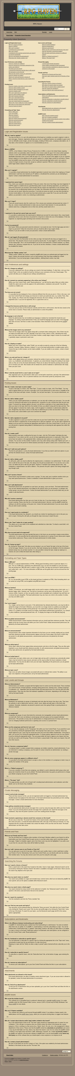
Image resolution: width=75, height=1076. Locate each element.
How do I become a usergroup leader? (52, 51)
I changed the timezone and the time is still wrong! (22, 70)
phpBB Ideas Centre (27, 1014)
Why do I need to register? (16, 44)
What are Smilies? (13, 115)
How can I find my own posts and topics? (53, 90)
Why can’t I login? (13, 51)
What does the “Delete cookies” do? (18, 58)
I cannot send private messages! (50, 63)
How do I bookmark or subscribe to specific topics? (55, 99)
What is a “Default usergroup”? (50, 56)
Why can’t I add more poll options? (18, 92)
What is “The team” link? (48, 58)
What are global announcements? (18, 118)
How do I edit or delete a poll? (17, 94)
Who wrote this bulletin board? (50, 115)
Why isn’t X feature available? (50, 117)
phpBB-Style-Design (24, 1060)
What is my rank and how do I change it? (19, 77)
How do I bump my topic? (15, 106)
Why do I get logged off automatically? (19, 56)
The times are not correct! (15, 68)
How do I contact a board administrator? (52, 122)
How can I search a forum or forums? (52, 83)
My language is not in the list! (16, 72)
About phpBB (12, 1004)
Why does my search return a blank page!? (53, 86)
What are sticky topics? (15, 122)
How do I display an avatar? (16, 75)
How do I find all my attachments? (51, 110)
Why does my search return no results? (52, 85)
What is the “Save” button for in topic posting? (21, 102)
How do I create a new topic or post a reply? (20, 86)
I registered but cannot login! (16, 49)
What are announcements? (16, 120)
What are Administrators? (48, 44)
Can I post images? (14, 117)
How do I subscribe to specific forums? (52, 101)
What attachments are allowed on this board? (54, 108)
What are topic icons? (14, 125)
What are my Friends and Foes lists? (51, 74)
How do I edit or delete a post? (17, 87)
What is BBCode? (13, 111)
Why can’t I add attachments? (16, 97)
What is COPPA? (13, 46)
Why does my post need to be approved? (19, 104)
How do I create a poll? (15, 91)
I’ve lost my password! (14, 54)
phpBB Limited (56, 1000)
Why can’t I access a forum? (16, 96)
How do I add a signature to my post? (18, 89)
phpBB (64, 321)
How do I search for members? (50, 88)
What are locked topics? (15, 123)
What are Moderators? (48, 46)
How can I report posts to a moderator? (19, 101)
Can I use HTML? (13, 113)
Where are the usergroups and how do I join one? (55, 49)
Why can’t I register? (14, 48)
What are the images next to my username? (20, 73)
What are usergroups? (48, 48)
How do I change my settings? (17, 63)
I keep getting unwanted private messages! (53, 65)
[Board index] (37, 12)
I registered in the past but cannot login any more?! (22, 53)
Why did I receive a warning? (16, 99)
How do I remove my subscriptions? (51, 102)
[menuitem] (15, 32)
